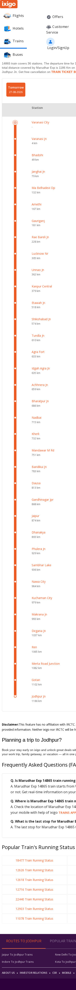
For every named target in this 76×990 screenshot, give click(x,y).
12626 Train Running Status (34, 870)
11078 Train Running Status (34, 918)
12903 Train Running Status (34, 909)
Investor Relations (33, 973)
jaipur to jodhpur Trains (17, 954)
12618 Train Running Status (34, 880)
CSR (54, 973)
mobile (66, 973)
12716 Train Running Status (34, 889)
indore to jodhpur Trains (18, 962)
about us (8, 973)
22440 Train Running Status (34, 899)
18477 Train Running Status (34, 860)
